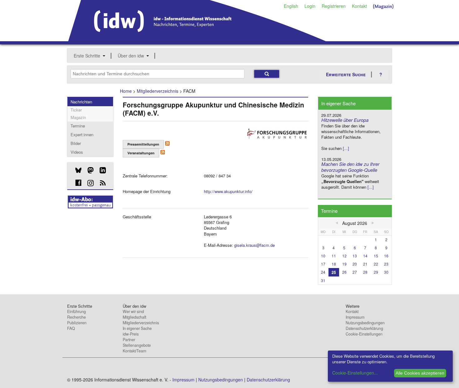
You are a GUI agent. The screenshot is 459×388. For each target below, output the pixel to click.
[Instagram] (88, 183)
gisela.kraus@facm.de (254, 245)
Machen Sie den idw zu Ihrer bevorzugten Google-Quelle (350, 167)
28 (365, 272)
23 (386, 263)
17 (323, 263)
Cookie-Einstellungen (364, 334)
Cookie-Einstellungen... (355, 373)
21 (365, 263)
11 (334, 255)
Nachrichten (81, 102)
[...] (346, 148)
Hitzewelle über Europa (344, 120)
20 (355, 263)
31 (323, 280)
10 (323, 255)
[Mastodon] (88, 170)
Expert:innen (82, 134)
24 (323, 272)
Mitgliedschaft (134, 317)
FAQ (71, 328)
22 (376, 263)
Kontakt (359, 6)
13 (355, 255)
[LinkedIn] (100, 170)
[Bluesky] (76, 170)
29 (376, 272)
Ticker (76, 110)
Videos (77, 152)
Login (309, 6)
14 (365, 255)
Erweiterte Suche (346, 74)
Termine (78, 126)
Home (126, 91)
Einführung (76, 311)
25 (334, 272)
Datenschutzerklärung (364, 328)
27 (355, 272)
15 (376, 255)
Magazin (78, 117)
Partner (129, 339)
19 (344, 263)
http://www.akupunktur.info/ (228, 191)
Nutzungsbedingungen (365, 323)
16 (386, 255)
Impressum (355, 317)
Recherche (76, 317)
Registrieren (334, 6)
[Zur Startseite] (197, 39)
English (291, 6)
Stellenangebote (137, 345)
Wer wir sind (133, 311)
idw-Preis (131, 334)
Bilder (76, 143)
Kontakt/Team (134, 351)
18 (334, 263)
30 (386, 272)
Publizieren (76, 323)
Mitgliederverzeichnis (157, 91)
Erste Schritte (87, 55)
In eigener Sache (137, 328)
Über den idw (131, 55)
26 (344, 272)
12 (344, 255)
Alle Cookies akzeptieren (420, 373)
